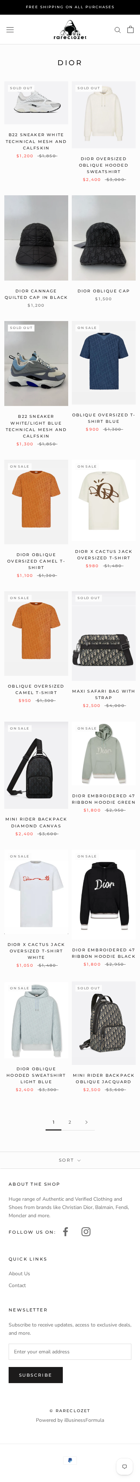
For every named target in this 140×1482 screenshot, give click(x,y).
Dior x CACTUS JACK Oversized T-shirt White (36, 951)
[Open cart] (130, 29)
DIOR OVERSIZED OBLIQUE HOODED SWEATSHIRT (104, 165)
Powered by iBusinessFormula (70, 1420)
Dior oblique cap (104, 290)
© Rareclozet (70, 1410)
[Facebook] (65, 1231)
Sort (67, 1160)
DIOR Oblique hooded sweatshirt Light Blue (36, 1075)
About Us (19, 1273)
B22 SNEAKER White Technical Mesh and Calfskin (36, 141)
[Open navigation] (10, 29)
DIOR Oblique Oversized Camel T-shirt (36, 561)
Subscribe (35, 1375)
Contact (17, 1285)
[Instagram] (85, 1231)
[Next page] (86, 1122)
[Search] (118, 30)
